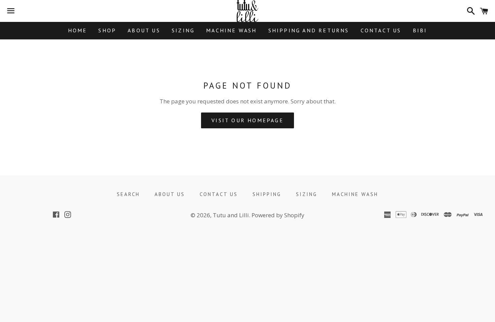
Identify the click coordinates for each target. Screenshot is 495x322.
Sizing (183, 30)
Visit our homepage (247, 120)
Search (128, 194)
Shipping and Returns (308, 30)
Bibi (420, 30)
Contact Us (381, 30)
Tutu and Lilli (231, 215)
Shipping (267, 194)
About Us (144, 30)
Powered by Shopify (278, 215)
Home (77, 30)
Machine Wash (231, 30)
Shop (107, 30)
